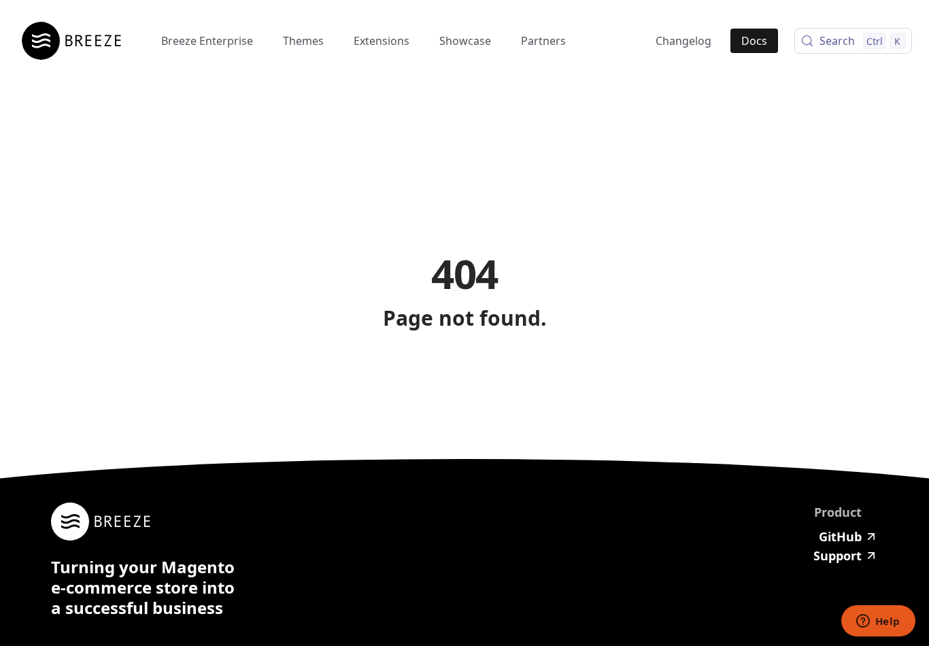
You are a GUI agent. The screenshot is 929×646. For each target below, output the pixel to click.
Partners (543, 40)
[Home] (76, 41)
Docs (754, 40)
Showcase (465, 40)
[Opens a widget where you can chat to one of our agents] (878, 622)
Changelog (683, 40)
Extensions (381, 40)
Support (837, 555)
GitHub (840, 536)
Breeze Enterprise (207, 40)
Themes (303, 40)
